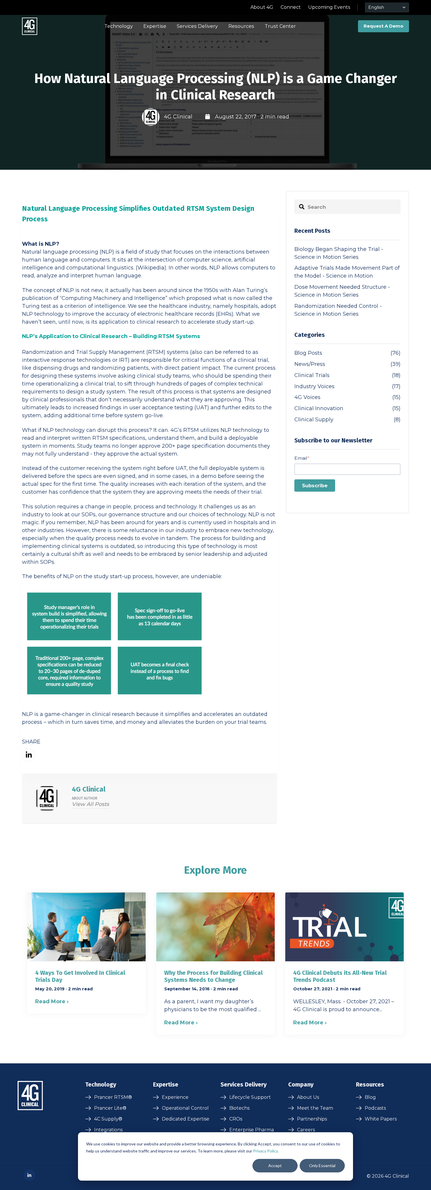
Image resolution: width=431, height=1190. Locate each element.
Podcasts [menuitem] (375, 1108)
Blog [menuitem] (370, 1097)
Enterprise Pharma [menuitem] (251, 1130)
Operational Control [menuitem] (185, 1108)
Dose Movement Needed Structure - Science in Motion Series (342, 291)
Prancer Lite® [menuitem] (110, 1108)
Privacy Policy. (266, 1150)
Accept (275, 1165)
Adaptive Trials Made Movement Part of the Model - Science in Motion (347, 272)
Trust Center (280, 26)
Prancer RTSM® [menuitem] (113, 1097)
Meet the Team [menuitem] (315, 1108)
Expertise (154, 26)
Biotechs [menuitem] (239, 1108)
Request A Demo (383, 26)
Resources (241, 26)
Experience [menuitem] (175, 1097)
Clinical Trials (347, 375)
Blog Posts (347, 353)
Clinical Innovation (347, 408)
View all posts (90, 804)
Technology (118, 26)
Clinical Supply (347, 419)
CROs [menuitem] (235, 1119)
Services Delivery (197, 26)
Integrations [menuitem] (108, 1130)
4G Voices (347, 397)
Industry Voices (347, 386)
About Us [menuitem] (308, 1097)
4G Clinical (178, 116)
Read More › (52, 1001)
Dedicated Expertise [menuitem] (185, 1119)
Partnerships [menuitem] (312, 1119)
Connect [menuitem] (291, 7)
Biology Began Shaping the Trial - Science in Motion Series (338, 253)
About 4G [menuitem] (261, 7)
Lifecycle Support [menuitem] (250, 1097)
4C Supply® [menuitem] (108, 1119)
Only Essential (322, 1165)
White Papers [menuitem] (381, 1119)
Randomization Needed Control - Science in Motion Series (338, 310)
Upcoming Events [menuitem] (329, 7)
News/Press (347, 364)
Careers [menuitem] (306, 1130)
